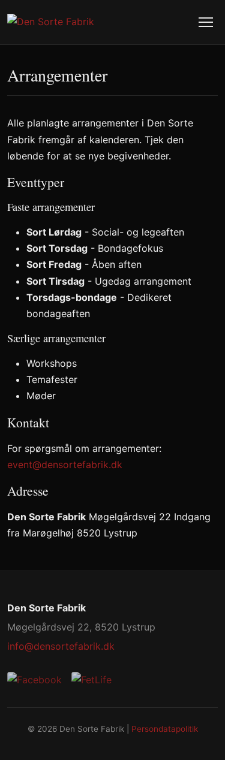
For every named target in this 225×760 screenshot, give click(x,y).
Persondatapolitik (164, 729)
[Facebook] (34, 680)
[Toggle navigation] (206, 22)
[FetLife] (91, 680)
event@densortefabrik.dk (64, 465)
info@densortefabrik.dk (61, 646)
